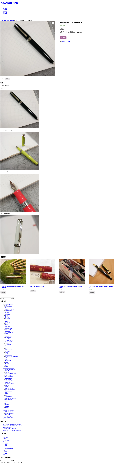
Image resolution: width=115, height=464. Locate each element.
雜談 (4, 454)
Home (1, 20)
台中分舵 (5, 8)
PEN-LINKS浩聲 (8, 328)
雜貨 (6, 395)
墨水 (6, 451)
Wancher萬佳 (8, 353)
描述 (3, 78)
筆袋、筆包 (7, 385)
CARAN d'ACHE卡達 (9, 309)
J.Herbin (7, 316)
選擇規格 (3, 292)
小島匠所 (7, 404)
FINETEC (7, 312)
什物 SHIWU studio (9, 411)
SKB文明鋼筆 (8, 344)
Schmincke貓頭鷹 (8, 341)
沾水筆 (6, 443)
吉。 (6, 403)
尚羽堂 (6, 359)
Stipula (6, 345)
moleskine (7, 325)
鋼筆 (69, 41)
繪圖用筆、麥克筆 (9, 388)
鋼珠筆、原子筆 (8, 391)
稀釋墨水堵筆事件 (7, 427)
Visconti (6, 352)
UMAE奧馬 (7, 351)
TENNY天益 (17, 20)
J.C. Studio (7, 315)
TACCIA (7, 346)
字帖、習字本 (8, 375)
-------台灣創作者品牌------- (8, 396)
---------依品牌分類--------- (9, 20)
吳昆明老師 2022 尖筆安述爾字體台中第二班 (12, 425)
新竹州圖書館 (8, 360)
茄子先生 (7, 407)
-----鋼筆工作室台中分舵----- (8, 417)
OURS (6, 401)
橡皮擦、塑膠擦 (8, 378)
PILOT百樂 (7, 331)
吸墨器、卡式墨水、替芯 (10, 373)
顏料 (6, 453)
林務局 (6, 362)
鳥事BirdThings (8, 408)
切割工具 (7, 370)
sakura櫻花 (7, 338)
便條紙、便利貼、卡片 (10, 369)
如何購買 (5, 9)
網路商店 (5, 11)
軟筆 (6, 444)
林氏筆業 (7, 363)
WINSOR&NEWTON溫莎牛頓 (11, 356)
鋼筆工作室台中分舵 (9, 3)
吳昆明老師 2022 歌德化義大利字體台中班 (12, 424)
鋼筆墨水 (7, 393)
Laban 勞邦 (7, 322)
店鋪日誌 (5, 438)
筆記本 (6, 386)
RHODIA (7, 333)
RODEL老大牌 (8, 335)
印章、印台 (7, 372)
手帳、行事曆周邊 (9, 376)
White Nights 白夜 (8, 355)
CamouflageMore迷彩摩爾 (10, 398)
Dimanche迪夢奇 (8, 310)
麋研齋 (6, 366)
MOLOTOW (7, 326)
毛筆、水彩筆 (8, 379)
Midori (6, 324)
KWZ (6, 321)
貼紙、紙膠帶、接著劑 (10, 389)
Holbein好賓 (7, 314)
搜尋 (13, 298)
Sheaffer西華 (7, 343)
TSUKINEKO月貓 (9, 349)
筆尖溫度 (7, 406)
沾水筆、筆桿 (8, 382)
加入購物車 (63, 37)
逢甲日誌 (7, 440)
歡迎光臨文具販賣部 (9, 413)
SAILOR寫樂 (8, 337)
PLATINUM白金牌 (9, 332)
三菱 (6, 358)
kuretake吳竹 (7, 319)
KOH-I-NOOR (8, 317)
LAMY (6, 323)
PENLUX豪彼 (8, 329)
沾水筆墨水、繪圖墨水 (10, 383)
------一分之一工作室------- (8, 416)
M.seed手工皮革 (8, 399)
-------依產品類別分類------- (8, 368)
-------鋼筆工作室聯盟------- (8, 410)
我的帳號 (5, 13)
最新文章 (5, 12)
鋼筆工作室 (7, 414)
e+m (6, 311)
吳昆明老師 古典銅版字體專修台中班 (10, 428)
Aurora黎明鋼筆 (8, 306)
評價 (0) (7, 78)
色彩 (4, 450)
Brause (6, 307)
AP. (6, 305)
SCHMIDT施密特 (9, 340)
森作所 (6, 365)
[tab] (3, 79)
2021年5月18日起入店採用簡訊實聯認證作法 (12, 430)
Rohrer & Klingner (8, 336)
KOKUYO (7, 318)
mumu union (7, 400)
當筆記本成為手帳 (9, 448)
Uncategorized (5, 418)
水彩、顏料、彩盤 (9, 380)
